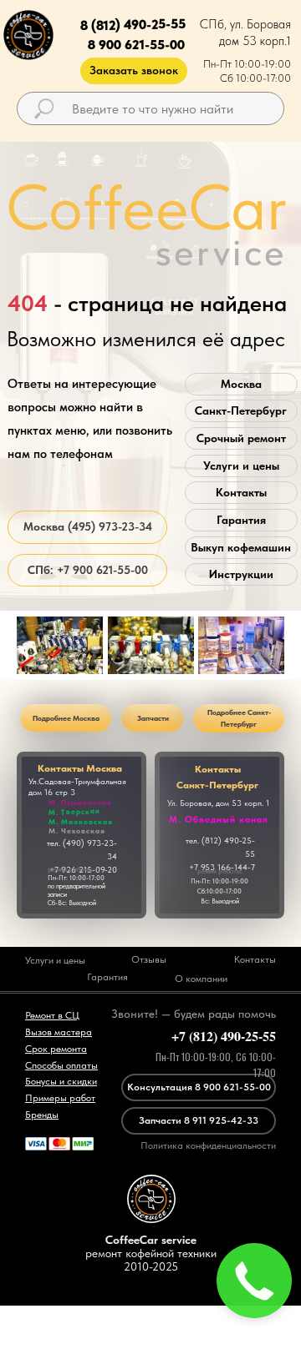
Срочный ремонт (241, 438)
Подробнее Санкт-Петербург (239, 717)
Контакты (241, 492)
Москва (241, 383)
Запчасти (153, 717)
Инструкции (241, 574)
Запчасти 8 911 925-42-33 (198, 1120)
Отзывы (148, 959)
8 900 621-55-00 (136, 45)
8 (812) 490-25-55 (132, 24)
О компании (201, 978)
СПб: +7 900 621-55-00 (88, 569)
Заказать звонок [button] (133, 70)
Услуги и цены (241, 465)
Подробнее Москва (66, 717)
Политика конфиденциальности (208, 1145)
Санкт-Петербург (241, 410)
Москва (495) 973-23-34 (87, 526)
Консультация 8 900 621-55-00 (199, 1087)
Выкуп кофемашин (241, 547)
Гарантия (241, 519)
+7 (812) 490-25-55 (223, 1035)
